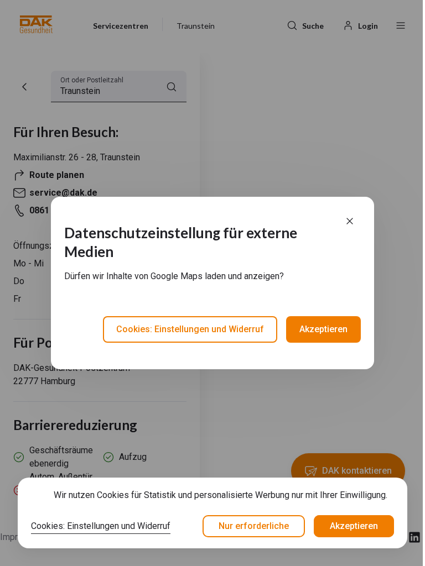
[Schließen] (349, 221)
